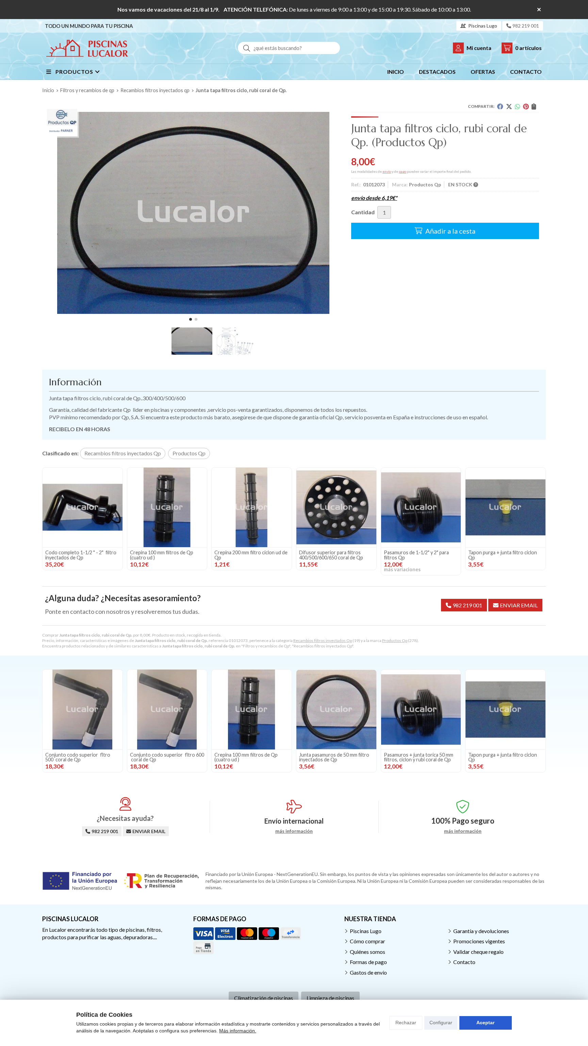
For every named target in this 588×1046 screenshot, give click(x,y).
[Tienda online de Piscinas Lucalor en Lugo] (87, 48)
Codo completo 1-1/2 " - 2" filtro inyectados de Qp (80, 555)
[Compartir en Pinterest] (526, 106)
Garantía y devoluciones (481, 931)
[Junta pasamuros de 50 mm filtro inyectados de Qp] (336, 709)
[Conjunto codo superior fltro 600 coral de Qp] (167, 709)
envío (386, 171)
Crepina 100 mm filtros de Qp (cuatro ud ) (161, 555)
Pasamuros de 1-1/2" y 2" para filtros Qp (416, 555)
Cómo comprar (367, 941)
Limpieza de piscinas (330, 998)
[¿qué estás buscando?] (289, 48)
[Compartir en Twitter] (509, 106)
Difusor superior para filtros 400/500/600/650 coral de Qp (331, 555)
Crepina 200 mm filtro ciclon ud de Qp (251, 555)
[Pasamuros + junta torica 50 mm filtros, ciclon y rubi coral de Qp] (421, 709)
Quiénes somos (367, 951)
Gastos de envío (368, 972)
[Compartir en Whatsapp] (517, 106)
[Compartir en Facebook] (500, 106)
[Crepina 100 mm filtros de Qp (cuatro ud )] (167, 507)
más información (294, 831)
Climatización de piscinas (263, 998)
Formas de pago (368, 962)
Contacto (464, 962)
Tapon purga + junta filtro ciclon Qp (502, 555)
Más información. (237, 1030)
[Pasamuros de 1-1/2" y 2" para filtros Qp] (421, 507)
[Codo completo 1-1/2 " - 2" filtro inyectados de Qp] (82, 507)
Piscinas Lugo (365, 931)
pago (402, 171)
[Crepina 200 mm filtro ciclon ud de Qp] (252, 507)
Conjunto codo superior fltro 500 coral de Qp (77, 757)
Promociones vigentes (479, 941)
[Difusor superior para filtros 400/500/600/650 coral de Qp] (336, 507)
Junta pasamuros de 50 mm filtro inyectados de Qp (334, 757)
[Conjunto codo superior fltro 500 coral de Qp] (82, 709)
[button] (190, 319)
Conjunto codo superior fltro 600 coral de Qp (167, 757)
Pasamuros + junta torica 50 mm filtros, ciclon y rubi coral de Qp (419, 757)
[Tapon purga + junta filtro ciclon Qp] (505, 507)
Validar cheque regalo (478, 951)
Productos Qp (394, 640)
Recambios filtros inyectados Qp (322, 640)
